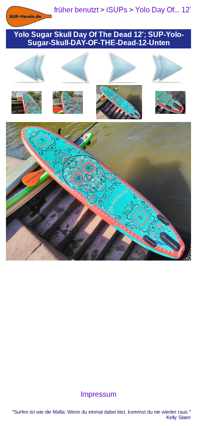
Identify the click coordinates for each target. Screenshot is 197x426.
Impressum (98, 394)
